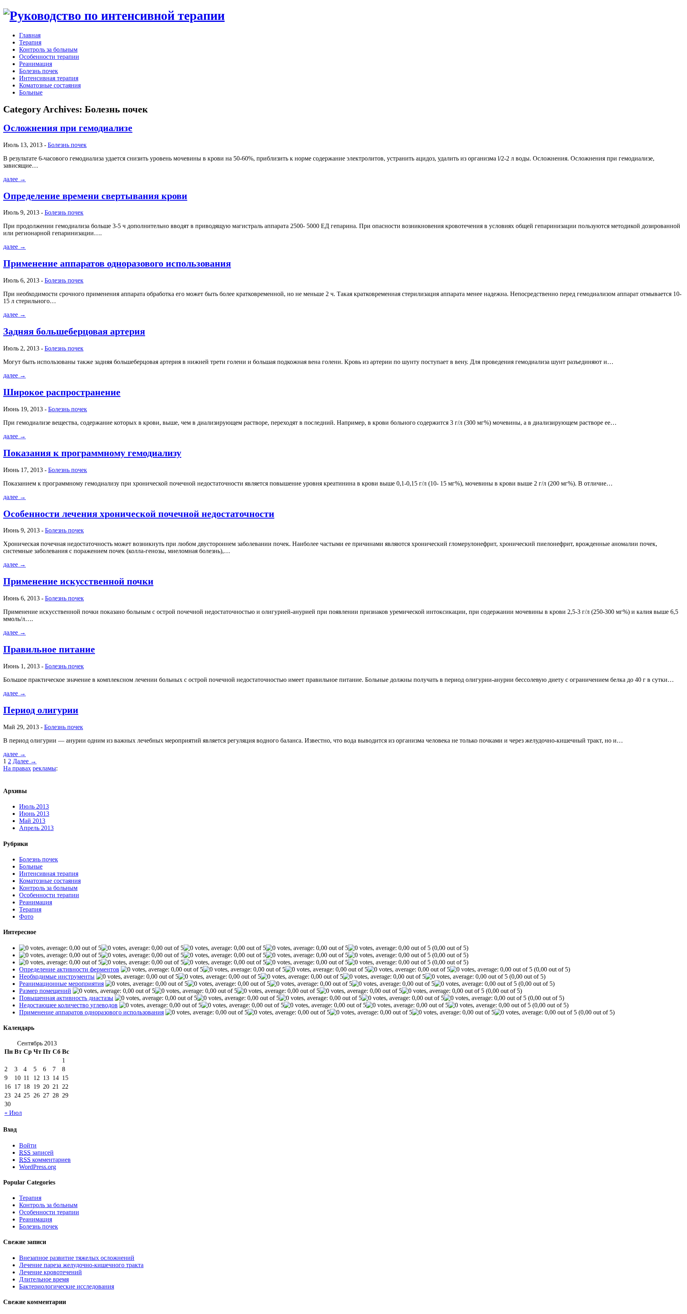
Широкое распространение (61, 392)
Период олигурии (40, 710)
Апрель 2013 (36, 827)
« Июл (13, 1112)
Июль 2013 (34, 806)
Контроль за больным (48, 49)
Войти (28, 1145)
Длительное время (44, 1279)
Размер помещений (45, 990)
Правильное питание (49, 649)
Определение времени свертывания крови (95, 196)
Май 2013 (32, 820)
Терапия (30, 42)
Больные (31, 92)
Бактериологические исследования (66, 1286)
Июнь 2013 (34, 813)
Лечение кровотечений (50, 1272)
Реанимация (35, 63)
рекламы (44, 768)
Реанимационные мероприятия (61, 983)
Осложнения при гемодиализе (67, 128)
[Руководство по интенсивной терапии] (114, 15)
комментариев (45, 1159)
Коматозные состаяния (50, 85)
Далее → (25, 761)
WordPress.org (37, 1166)
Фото (26, 916)
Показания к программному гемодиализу (92, 453)
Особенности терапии (49, 56)
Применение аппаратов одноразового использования (117, 263)
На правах (17, 768)
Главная (30, 35)
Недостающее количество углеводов (68, 1005)
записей (36, 1152)
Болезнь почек (38, 71)
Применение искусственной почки (78, 581)
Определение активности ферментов (69, 969)
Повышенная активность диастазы (66, 998)
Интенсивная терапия (48, 78)
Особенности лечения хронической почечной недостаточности (138, 514)
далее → (14, 179)
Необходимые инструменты (57, 976)
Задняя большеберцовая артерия (74, 331)
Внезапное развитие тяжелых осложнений (76, 1257)
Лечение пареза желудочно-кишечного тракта (81, 1265)
